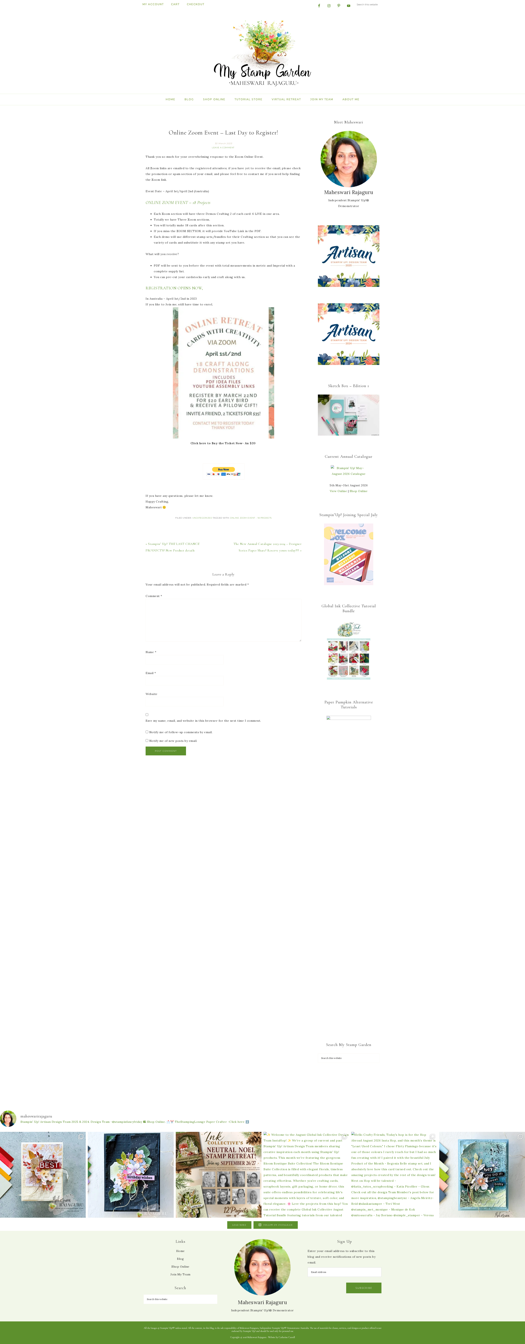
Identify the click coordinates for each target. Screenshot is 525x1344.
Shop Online (359, 491)
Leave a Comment (223, 147)
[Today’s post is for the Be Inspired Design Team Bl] (482, 1175)
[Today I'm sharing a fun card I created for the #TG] (43, 1175)
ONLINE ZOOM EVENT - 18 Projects (251, 518)
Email (151, 673)
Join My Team (180, 1274)
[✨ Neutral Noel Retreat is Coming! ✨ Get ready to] (218, 1175)
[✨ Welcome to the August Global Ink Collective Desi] (306, 1175)
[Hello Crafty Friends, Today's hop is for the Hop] (394, 1175)
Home (180, 1251)
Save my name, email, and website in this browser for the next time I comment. (203, 721)
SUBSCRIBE (363, 1287)
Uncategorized (202, 518)
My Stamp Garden (262, 53)
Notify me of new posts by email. (173, 741)
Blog (180, 1259)
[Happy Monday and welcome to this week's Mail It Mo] (130, 1175)
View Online (338, 491)
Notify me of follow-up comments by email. (181, 732)
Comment (154, 596)
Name (151, 652)
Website (152, 694)
